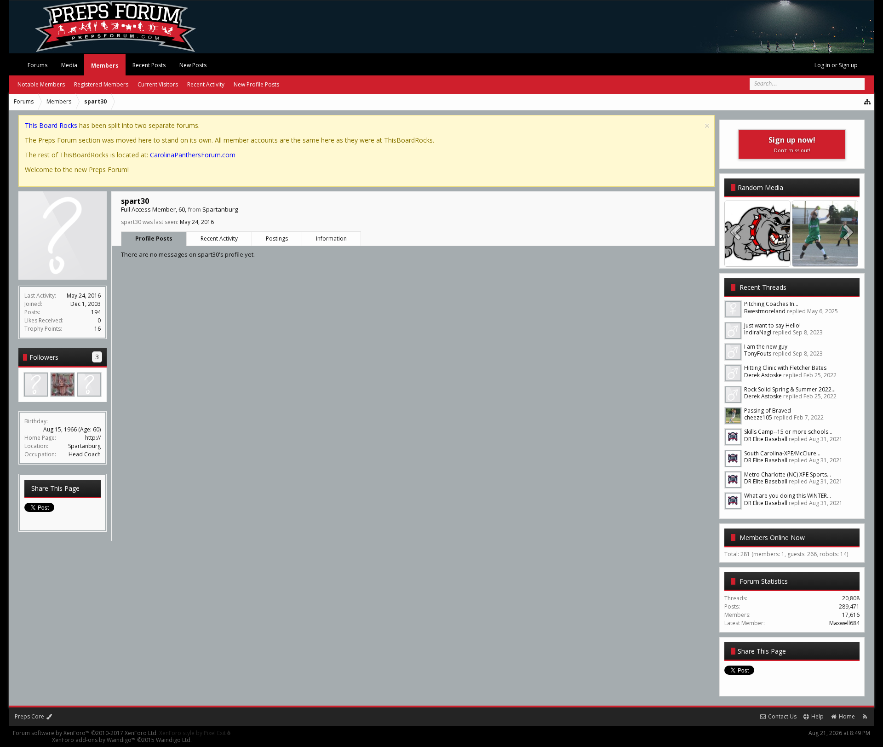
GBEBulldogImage (758, 257)
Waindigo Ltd (173, 740)
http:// (93, 438)
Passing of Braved (767, 410)
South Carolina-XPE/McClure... (782, 453)
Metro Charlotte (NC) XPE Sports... (787, 474)
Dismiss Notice (707, 125)
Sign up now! (791, 144)
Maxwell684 (844, 623)
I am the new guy (765, 347)
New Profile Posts (256, 84)
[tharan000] (62, 384)
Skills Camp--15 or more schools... (788, 432)
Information (331, 238)
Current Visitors (158, 84)
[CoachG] (35, 384)
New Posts (192, 65)
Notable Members (41, 84)
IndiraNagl (757, 332)
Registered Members (101, 84)
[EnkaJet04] (89, 384)
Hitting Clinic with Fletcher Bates (785, 368)
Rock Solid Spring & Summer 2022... (790, 389)
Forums (37, 65)
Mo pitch (825, 257)
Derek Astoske (763, 375)
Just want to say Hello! (772, 325)
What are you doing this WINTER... (787, 496)
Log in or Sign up (836, 65)
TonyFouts (757, 353)
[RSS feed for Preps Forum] (865, 716)
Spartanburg (84, 446)
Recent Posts (149, 65)
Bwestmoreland (765, 311)
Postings (277, 238)
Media (69, 65)
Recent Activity (219, 238)
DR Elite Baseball (765, 439)
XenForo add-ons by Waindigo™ (94, 740)
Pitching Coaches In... (771, 304)
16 (97, 329)
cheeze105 (758, 417)
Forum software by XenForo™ (85, 733)
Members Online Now (772, 537)
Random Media (760, 187)
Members (105, 65)
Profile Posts (153, 238)
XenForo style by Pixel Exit (193, 733)
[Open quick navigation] (868, 101)
